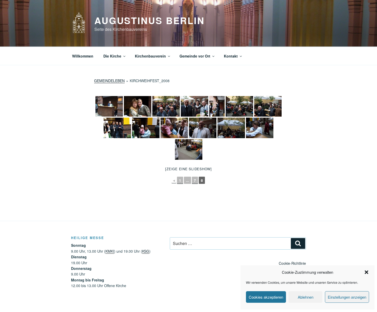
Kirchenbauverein (150, 56)
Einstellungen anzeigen (347, 297)
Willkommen (82, 56)
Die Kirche (112, 56)
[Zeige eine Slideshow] (188, 168)
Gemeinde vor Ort (195, 56)
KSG (145, 251)
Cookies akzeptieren (266, 297)
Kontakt (231, 56)
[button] (366, 272)
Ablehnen (305, 297)
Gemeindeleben (109, 80)
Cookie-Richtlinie (292, 263)
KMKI (109, 251)
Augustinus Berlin (149, 20)
